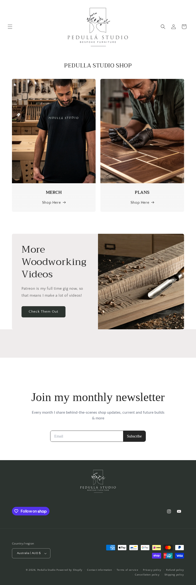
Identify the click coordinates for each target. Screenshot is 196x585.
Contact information (99, 570)
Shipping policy (174, 574)
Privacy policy (152, 570)
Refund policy (175, 570)
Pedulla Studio (46, 570)
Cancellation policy (147, 574)
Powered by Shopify (69, 570)
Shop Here (51, 202)
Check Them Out (43, 312)
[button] (10, 26)
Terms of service (127, 570)
